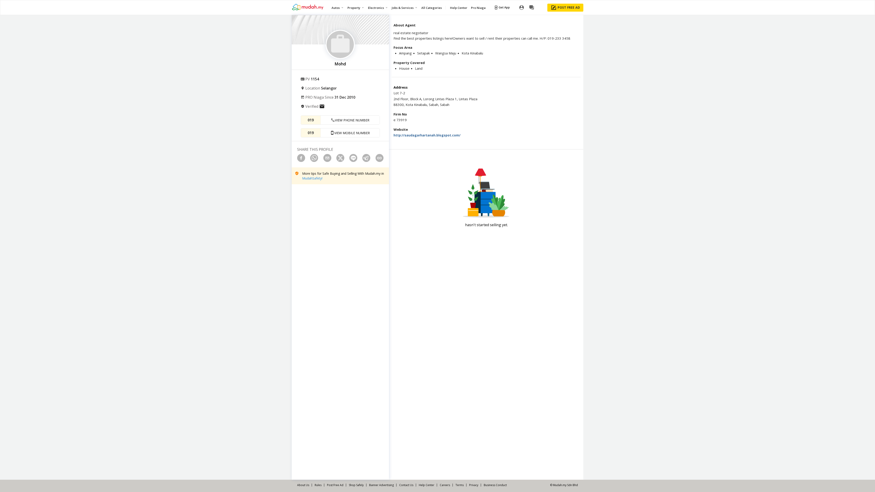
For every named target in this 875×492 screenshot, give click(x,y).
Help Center (426, 485)
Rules (318, 485)
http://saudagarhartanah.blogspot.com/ (427, 135)
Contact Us (406, 485)
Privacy (473, 485)
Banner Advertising (381, 485)
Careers (445, 485)
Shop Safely (356, 485)
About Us (303, 485)
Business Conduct (495, 485)
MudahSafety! (312, 178)
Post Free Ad (335, 485)
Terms (460, 485)
